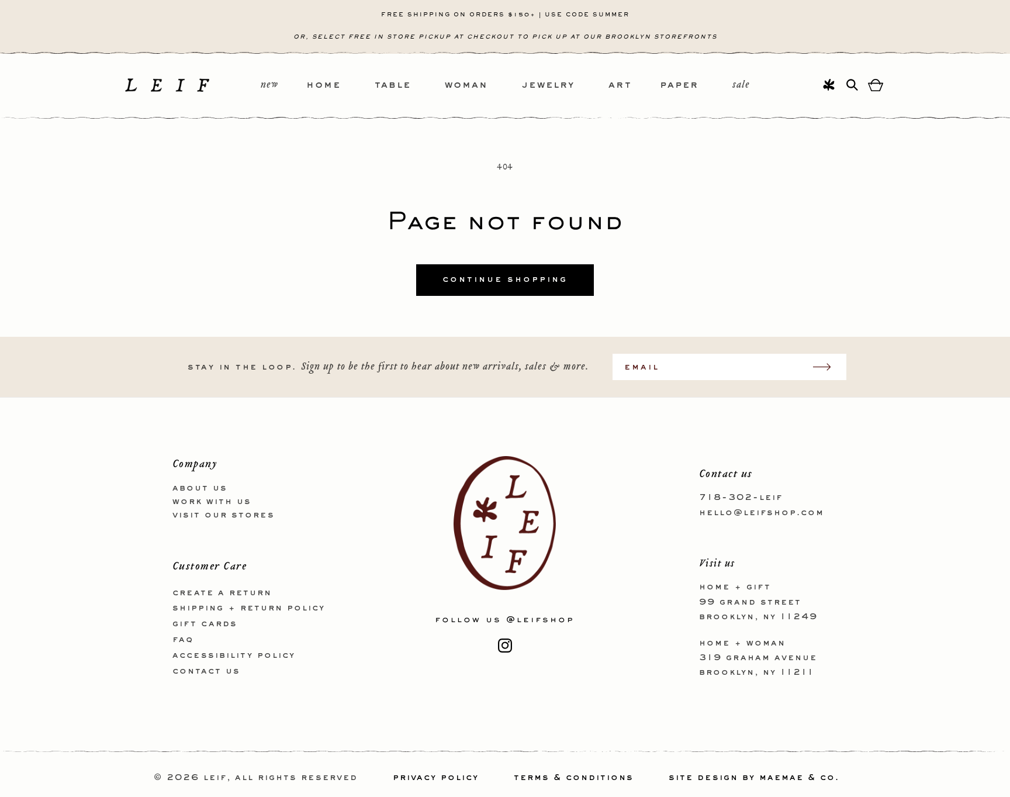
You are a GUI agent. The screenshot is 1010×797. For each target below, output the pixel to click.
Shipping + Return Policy (248, 608)
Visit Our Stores (223, 514)
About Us (199, 488)
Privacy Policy (436, 778)
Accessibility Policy (233, 655)
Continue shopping (505, 279)
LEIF (215, 778)
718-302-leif (741, 498)
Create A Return (222, 592)
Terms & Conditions (574, 778)
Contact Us (206, 671)
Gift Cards (204, 624)
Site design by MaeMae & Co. (754, 778)
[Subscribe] (827, 367)
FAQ (182, 639)
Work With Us (211, 501)
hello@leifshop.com (761, 512)
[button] (340, 85)
